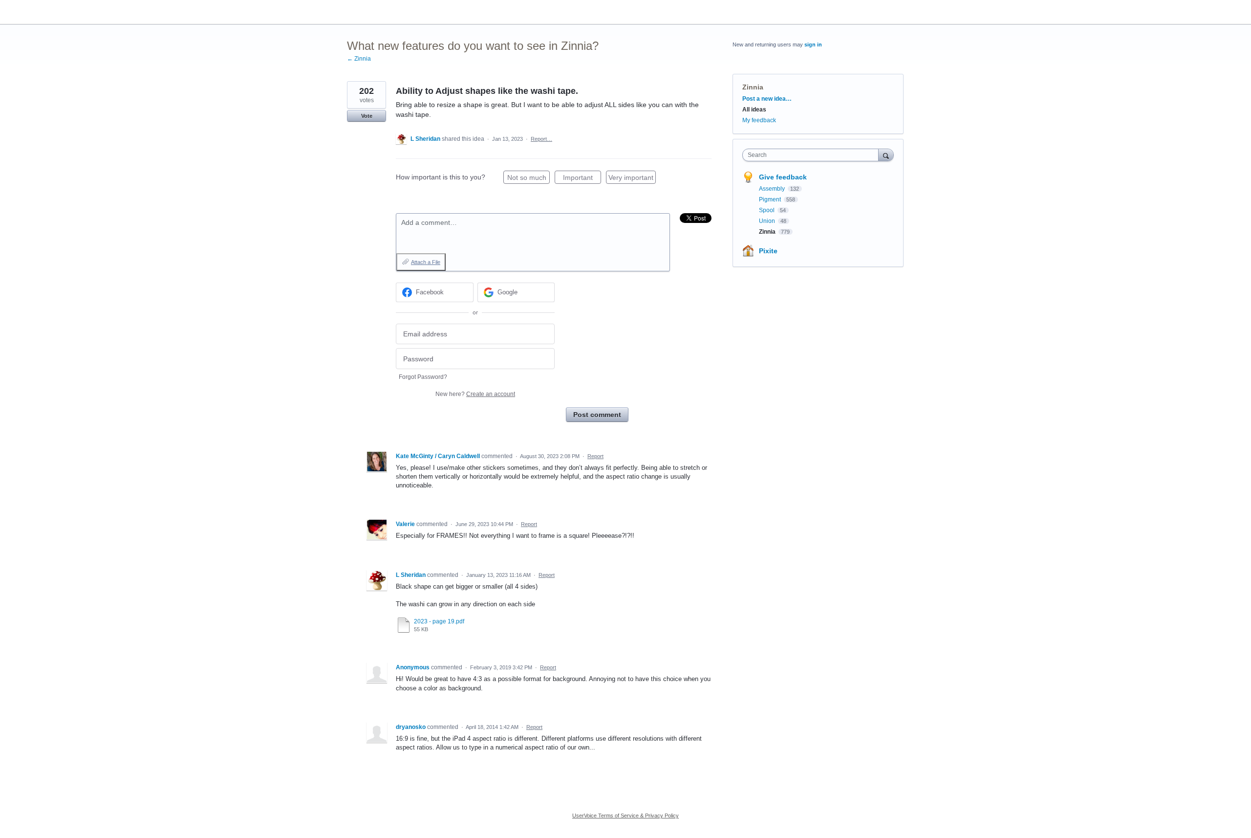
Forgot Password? (423, 377)
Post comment (597, 415)
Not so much (528, 179)
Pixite (768, 251)
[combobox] (813, 155)
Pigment (770, 199)
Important (582, 179)
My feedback (759, 120)
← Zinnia (359, 58)
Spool (767, 210)
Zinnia (752, 87)
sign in (813, 44)
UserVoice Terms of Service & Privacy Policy (625, 815)
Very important (632, 179)
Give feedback (783, 177)
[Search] (886, 155)
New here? (475, 394)
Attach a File (425, 262)
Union (767, 221)
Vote (366, 116)
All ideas (754, 109)
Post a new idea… (767, 98)
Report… (541, 139)
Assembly (772, 188)
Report (595, 456)
